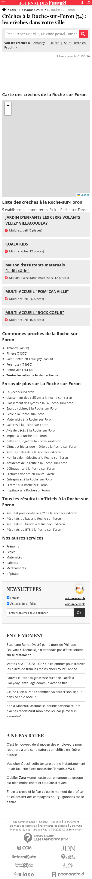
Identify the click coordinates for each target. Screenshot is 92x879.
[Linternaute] (24, 857)
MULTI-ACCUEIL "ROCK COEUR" (34, 312)
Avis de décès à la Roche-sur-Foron (31, 430)
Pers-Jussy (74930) (19, 364)
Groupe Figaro (41, 829)
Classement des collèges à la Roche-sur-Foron (39, 398)
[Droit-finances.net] (68, 857)
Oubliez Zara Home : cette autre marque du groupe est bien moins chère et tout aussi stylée (45, 780)
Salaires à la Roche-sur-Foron (27, 425)
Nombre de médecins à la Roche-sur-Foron (37, 457)
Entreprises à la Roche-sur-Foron (29, 479)
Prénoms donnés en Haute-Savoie (30, 474)
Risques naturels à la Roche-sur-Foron (33, 452)
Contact (43, 821)
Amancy (39, 43)
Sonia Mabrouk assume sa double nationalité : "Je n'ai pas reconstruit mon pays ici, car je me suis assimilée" (43, 711)
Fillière (54, 43)
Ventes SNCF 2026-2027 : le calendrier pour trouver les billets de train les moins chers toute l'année (46, 666)
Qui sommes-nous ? (25, 821)
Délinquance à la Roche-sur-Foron (30, 468)
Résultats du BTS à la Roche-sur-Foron (33, 529)
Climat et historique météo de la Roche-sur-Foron (41, 446)
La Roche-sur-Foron (20, 392)
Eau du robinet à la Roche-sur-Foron (32, 408)
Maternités (14, 557)
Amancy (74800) (17, 348)
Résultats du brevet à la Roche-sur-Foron (35, 524)
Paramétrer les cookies (53, 825)
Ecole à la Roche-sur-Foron (25, 414)
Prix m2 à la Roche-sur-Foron (27, 485)
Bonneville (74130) (19, 370)
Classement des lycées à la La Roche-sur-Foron (39, 403)
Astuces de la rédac (22, 603)
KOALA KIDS (16, 244)
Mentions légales (20, 829)
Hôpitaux (12, 574)
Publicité (56, 821)
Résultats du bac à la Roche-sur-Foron (33, 518)
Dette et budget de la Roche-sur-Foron (33, 441)
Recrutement (71, 821)
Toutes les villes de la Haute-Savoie (32, 375)
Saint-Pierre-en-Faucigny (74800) (29, 359)
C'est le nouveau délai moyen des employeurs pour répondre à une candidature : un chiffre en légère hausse (44, 750)
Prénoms (12, 546)
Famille (14, 598)
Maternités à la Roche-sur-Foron (29, 419)
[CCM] (24, 848)
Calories (12, 563)
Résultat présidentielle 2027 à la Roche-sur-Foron (41, 513)
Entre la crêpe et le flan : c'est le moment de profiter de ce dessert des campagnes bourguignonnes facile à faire (45, 797)
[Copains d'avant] (24, 865)
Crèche (15, 10)
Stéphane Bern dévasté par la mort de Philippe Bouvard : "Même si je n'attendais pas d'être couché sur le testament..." (45, 650)
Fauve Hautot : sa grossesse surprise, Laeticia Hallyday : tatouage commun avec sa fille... (40, 680)
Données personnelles (23, 825)
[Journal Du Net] (68, 848)
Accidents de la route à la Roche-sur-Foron (36, 463)
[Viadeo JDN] (68, 865)
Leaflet (84, 195)
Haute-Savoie (33, 10)
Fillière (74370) (16, 353)
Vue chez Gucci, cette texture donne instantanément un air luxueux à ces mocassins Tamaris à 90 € (46, 766)
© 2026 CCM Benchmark (67, 829)
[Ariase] (24, 874)
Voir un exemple (75, 598)
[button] (8, 105)
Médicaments (16, 568)
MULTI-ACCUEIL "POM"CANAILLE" (37, 291)
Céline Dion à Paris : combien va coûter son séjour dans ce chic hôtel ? (44, 694)
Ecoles (10, 552)
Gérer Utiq (76, 825)
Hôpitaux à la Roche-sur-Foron (28, 490)
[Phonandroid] (68, 874)
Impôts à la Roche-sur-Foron (26, 436)
